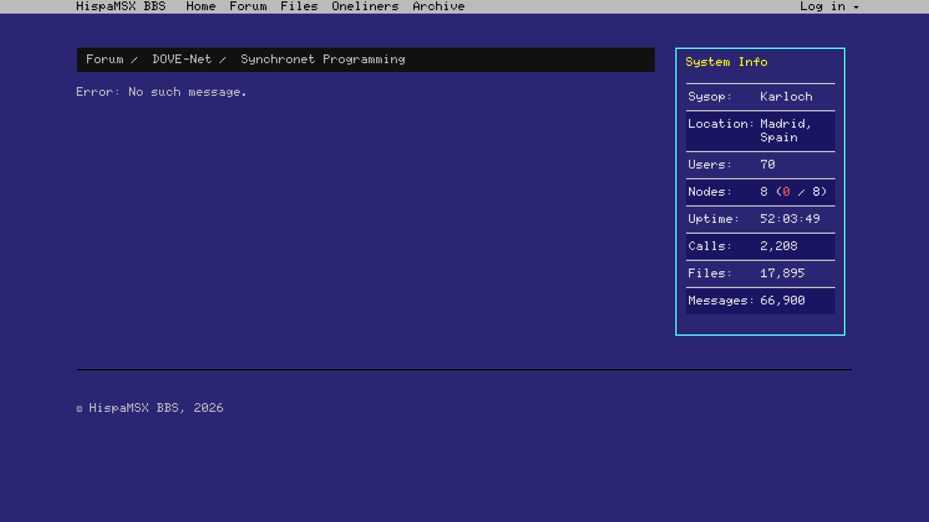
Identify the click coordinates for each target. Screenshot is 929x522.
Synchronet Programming (323, 60)
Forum (249, 7)
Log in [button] (827, 7)
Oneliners (366, 7)
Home (202, 7)
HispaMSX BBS (122, 7)
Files (300, 7)
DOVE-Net (183, 60)
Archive (439, 7)
